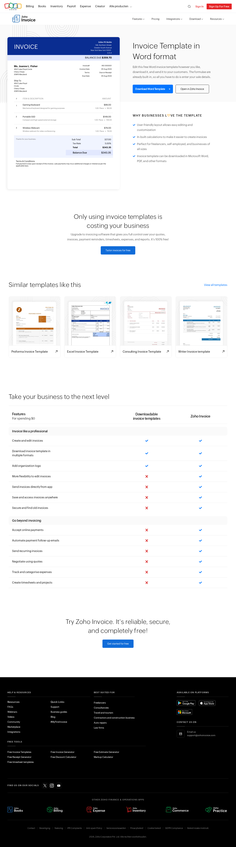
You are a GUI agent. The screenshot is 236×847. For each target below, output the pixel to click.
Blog (53, 717)
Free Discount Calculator (63, 757)
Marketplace (13, 727)
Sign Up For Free (219, 6)
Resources (216, 19)
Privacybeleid (136, 828)
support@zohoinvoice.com (201, 735)
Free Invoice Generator (62, 752)
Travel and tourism (103, 712)
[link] (100, 6)
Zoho (13, 6)
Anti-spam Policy (94, 828)
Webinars (12, 712)
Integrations (173, 19)
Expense (85, 6)
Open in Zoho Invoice (192, 89)
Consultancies (101, 707)
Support (55, 707)
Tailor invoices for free (118, 250)
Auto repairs (100, 722)
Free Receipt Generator (19, 757)
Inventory (56, 6)
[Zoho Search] (189, 6)
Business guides (59, 712)
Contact (31, 828)
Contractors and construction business (114, 717)
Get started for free (118, 643)
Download (195, 19)
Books (42, 6)
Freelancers (100, 702)
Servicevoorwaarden (116, 828)
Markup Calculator (103, 757)
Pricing (155, 19)
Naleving (59, 828)
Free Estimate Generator (106, 752)
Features (137, 19)
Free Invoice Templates (19, 752)
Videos (10, 717)
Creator (100, 6)
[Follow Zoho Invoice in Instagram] (52, 785)
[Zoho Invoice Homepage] (24, 18)
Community (13, 722)
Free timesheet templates (20, 762)
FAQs (10, 707)
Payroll (71, 6)
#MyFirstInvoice (59, 722)
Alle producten (118, 6)
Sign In (199, 6)
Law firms (99, 727)
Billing (30, 6)
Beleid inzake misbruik (198, 828)
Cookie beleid (154, 828)
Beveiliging (44, 828)
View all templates (215, 285)
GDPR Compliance (174, 828)
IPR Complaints (74, 828)
